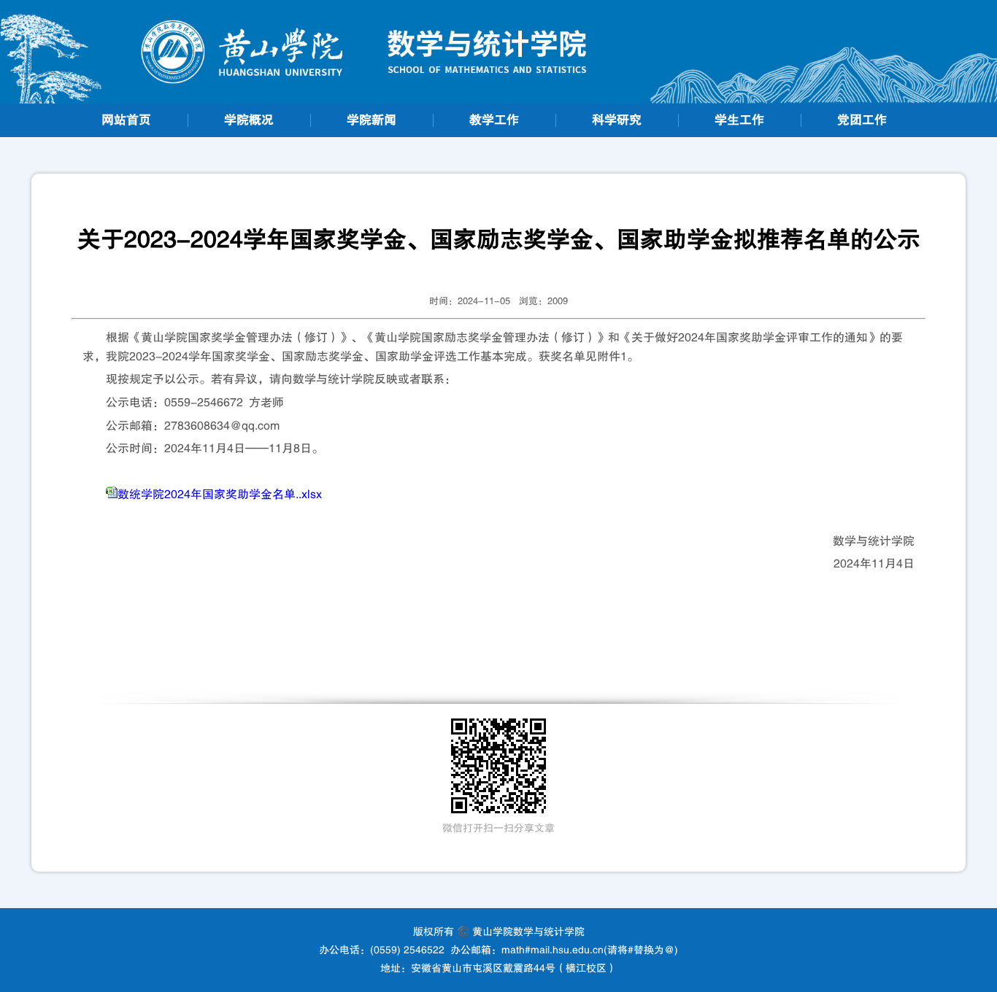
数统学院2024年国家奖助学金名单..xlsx (220, 494)
